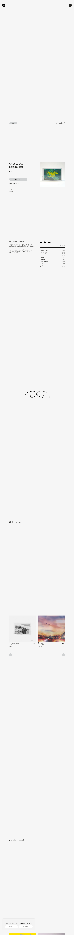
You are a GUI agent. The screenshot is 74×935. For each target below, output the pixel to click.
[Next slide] (63, 654)
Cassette (11, 188)
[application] (52, 244)
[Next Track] (49, 243)
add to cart (18, 179)
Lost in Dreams (13, 190)
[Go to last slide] (10, 654)
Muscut (11, 191)
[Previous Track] (41, 243)
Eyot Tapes (16, 164)
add (34, 643)
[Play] (46, 242)
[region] (19, 924)
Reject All (11, 926)
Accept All (25, 926)
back (13, 123)
